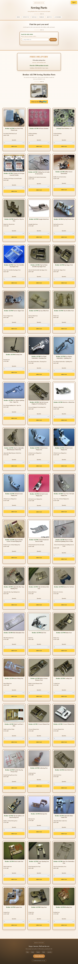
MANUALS (34, 17)
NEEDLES (41, 17)
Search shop (53, 39)
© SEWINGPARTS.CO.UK (39, 960)
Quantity (14, 140)
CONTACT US (26, 17)
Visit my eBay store (39, 956)
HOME (18, 17)
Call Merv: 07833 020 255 (35, 68)
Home (27, 952)
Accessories (49, 952)
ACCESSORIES (57, 17)
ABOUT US (49, 17)
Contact (32, 952)
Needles (43, 952)
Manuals (38, 952)
